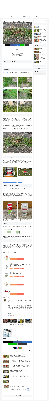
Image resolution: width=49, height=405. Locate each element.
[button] (27, 45)
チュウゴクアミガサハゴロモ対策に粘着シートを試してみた (21, 324)
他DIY (31, 322)
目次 (16, 49)
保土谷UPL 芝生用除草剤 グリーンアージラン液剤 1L (17, 256)
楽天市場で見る (20, 268)
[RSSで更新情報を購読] (21, 348)
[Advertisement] (24, 10)
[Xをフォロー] (15, 348)
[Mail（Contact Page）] (8, 315)
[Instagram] (11, 315)
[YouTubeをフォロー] (18, 348)
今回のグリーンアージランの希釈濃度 (17, 55)
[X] (10, 315)
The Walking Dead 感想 (5, 323)
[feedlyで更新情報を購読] (20, 348)
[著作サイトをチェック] (13, 348)
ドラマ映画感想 (8, 322)
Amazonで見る (13, 268)
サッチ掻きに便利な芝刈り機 (16, 54)
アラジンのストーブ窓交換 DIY (28, 323)
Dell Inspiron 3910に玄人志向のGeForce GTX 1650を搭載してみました (13, 324)
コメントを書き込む (17, 395)
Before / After (13, 52)
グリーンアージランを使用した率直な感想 (17, 53)
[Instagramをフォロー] (16, 348)
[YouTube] (13, 315)
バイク (16, 322)
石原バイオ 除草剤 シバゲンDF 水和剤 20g (15, 273)
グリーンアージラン (6, 72)
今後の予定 (13, 56)
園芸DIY (23, 322)
